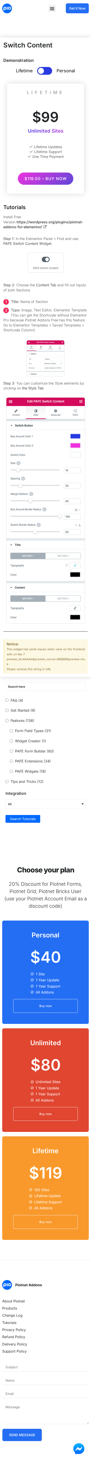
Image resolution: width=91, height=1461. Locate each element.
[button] (52, 8)
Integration (16, 793)
